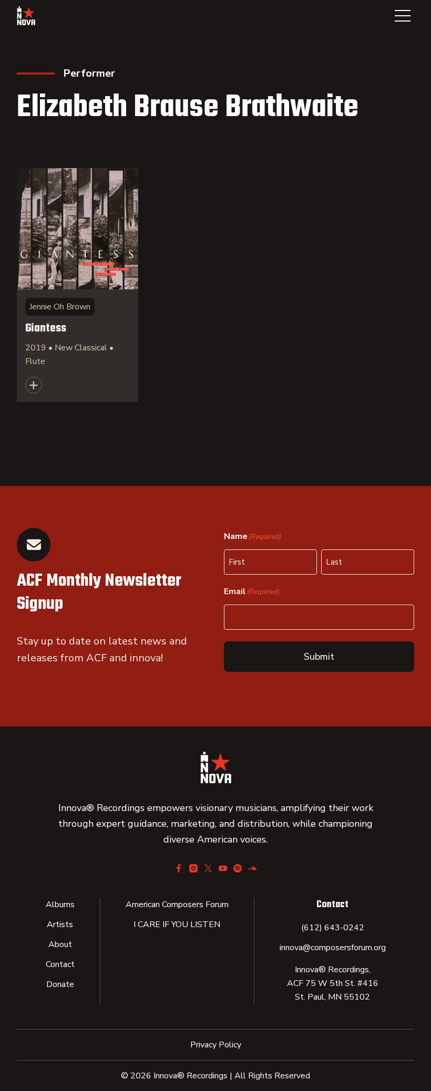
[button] (402, 15)
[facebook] (179, 868)
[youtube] (223, 868)
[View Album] (77, 285)
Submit (319, 656)
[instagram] (193, 868)
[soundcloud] (252, 868)
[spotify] (237, 868)
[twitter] (208, 868)
